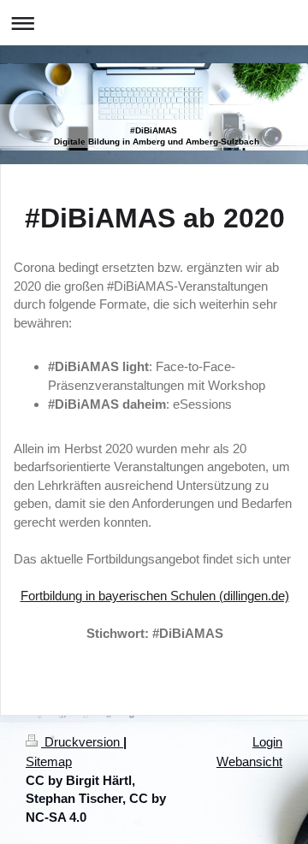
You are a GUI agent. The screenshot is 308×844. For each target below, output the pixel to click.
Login (267, 742)
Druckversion (82, 742)
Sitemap (49, 761)
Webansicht (249, 761)
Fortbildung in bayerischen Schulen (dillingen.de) (155, 595)
